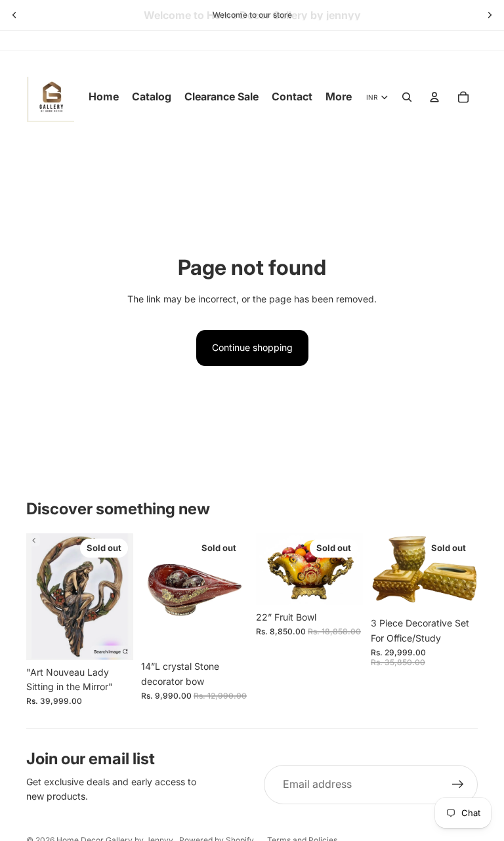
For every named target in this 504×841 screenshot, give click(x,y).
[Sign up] (458, 784)
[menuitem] (338, 97)
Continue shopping (252, 347)
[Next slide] (489, 15)
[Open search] (406, 97)
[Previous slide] (14, 15)
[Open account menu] (434, 97)
